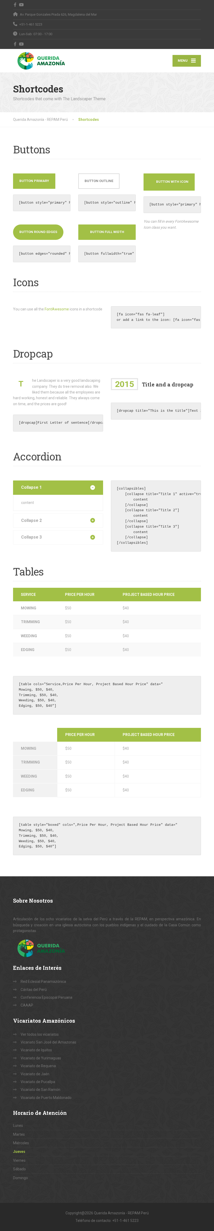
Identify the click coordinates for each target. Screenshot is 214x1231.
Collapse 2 (31, 520)
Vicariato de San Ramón (40, 1090)
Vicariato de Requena (38, 1066)
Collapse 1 (31, 487)
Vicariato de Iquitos (36, 1050)
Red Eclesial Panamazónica (43, 981)
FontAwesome (57, 309)
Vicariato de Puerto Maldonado (46, 1098)
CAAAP (27, 1005)
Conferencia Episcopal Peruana (46, 997)
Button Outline (99, 181)
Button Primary (34, 181)
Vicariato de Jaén (35, 1074)
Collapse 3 (31, 537)
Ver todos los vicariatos (40, 1034)
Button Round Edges (38, 232)
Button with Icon (172, 182)
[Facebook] (15, 5)
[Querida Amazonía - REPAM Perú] (45, 60)
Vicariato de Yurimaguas (41, 1058)
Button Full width (107, 232)
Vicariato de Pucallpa (38, 1082)
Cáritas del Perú (34, 990)
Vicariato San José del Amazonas (48, 1042)
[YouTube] (21, 5)
